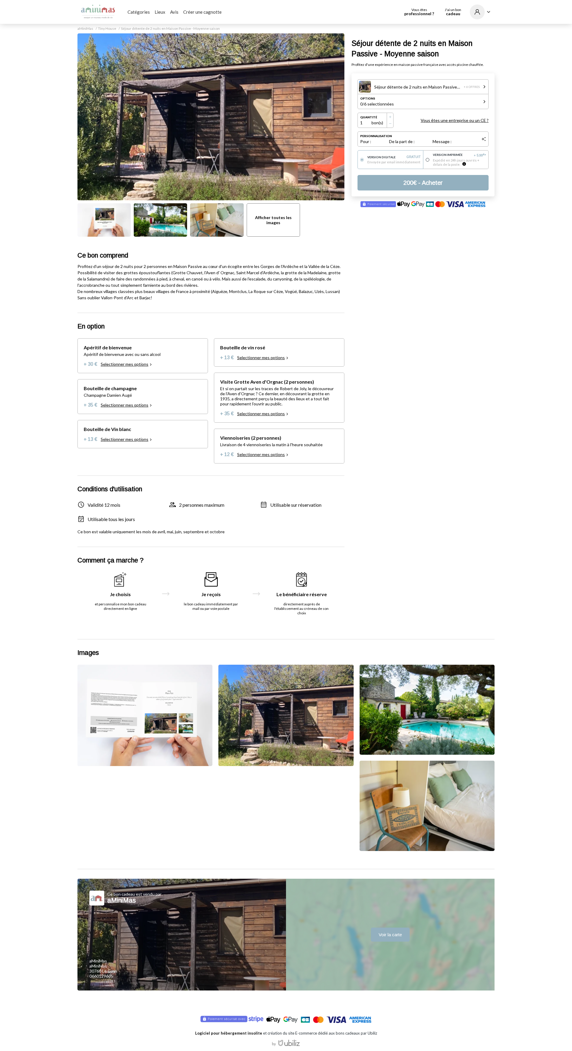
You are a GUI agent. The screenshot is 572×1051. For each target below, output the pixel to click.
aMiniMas (85, 28)
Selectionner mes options (124, 364)
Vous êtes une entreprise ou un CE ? (455, 120)
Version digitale (394, 157)
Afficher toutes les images (273, 220)
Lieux (160, 12)
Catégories (139, 12)
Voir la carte (390, 934)
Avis (174, 12)
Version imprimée (459, 155)
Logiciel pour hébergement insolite (228, 1033)
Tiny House (107, 28)
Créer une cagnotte (202, 12)
